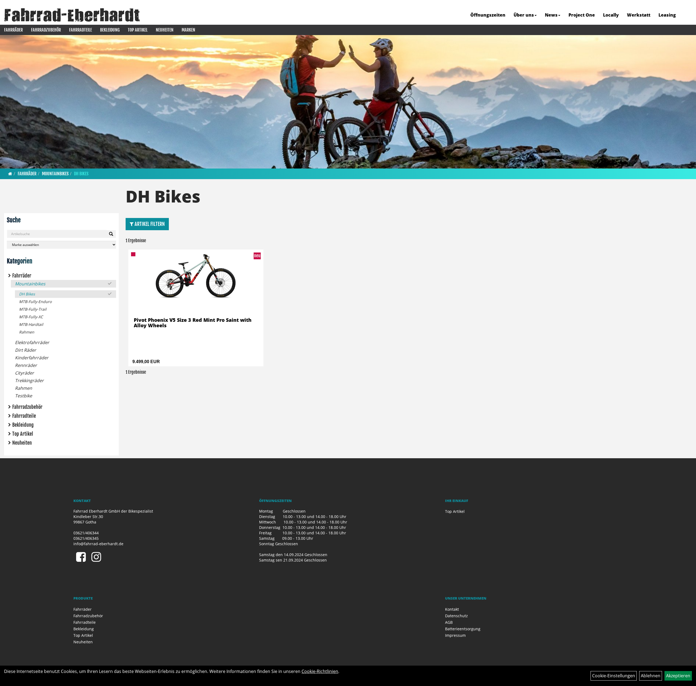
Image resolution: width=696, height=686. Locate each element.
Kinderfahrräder (31, 358)
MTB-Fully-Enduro (35, 301)
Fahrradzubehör (46, 30)
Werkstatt (638, 15)
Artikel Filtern (149, 224)
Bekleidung (110, 30)
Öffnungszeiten (487, 15)
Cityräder (24, 373)
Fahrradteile (80, 30)
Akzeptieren (678, 676)
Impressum (455, 635)
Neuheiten (164, 30)
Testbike (23, 396)
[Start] (10, 173)
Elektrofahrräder (32, 342)
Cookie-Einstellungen (613, 676)
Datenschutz (456, 615)
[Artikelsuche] (686, 15)
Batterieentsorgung (462, 628)
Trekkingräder (29, 380)
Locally (611, 15)
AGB (449, 622)
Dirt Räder (25, 350)
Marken (188, 30)
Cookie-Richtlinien (320, 671)
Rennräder (26, 365)
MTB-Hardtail (31, 324)
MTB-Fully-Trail (32, 309)
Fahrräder (13, 30)
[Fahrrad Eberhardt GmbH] (72, 15)
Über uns (524, 15)
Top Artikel (138, 30)
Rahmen (26, 332)
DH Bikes (81, 173)
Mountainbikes (55, 173)
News (551, 15)
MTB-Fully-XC (31, 316)
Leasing (667, 15)
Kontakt (452, 609)
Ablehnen (650, 676)
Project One (581, 15)
